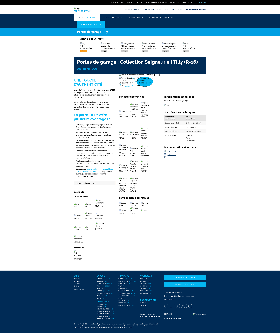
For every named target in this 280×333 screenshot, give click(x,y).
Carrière (130, 2)
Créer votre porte (173, 9)
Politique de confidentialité (172, 318)
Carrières (77, 283)
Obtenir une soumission (91, 24)
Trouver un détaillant (195, 9)
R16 (106, 281)
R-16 (83, 51)
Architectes (143, 303)
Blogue (139, 2)
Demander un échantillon (161, 18)
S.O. (109, 279)
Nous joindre (187, 2)
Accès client (174, 2)
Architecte (114, 2)
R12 (108, 283)
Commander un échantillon (185, 284)
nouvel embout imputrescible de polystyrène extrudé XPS (94, 170)
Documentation (136, 18)
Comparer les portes (152, 9)
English (168, 314)
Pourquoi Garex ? (132, 9)
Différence (77, 279)
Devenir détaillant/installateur (156, 2)
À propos (77, 281)
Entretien (143, 305)
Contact (76, 286)
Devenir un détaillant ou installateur (179, 296)
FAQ (122, 2)
